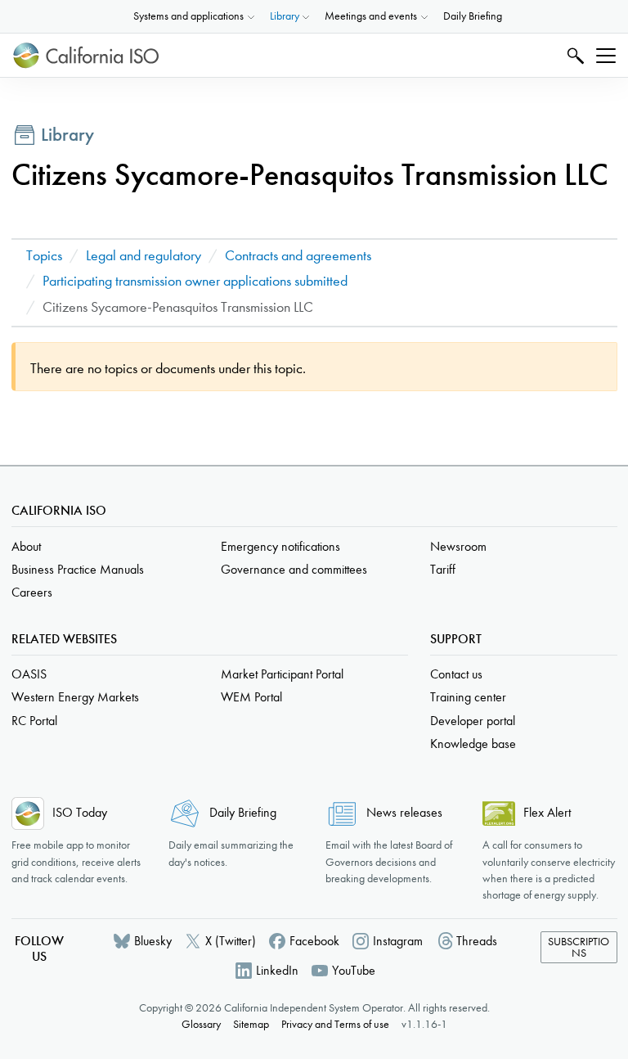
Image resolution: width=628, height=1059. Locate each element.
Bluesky (153, 941)
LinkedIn (277, 970)
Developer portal (472, 720)
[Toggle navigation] (606, 55)
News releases (404, 812)
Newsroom (458, 546)
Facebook (314, 941)
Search (573, 55)
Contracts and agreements (298, 255)
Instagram (398, 941)
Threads (476, 941)
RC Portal (34, 720)
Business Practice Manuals (77, 569)
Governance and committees (294, 569)
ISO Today (79, 812)
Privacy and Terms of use (335, 1024)
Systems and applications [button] (188, 16)
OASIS (29, 674)
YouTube (353, 970)
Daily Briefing (472, 16)
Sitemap (251, 1024)
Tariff (442, 569)
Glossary (201, 1024)
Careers (31, 592)
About (26, 546)
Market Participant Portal (282, 674)
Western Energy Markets (75, 697)
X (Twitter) (230, 941)
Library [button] (284, 16)
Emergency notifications (280, 546)
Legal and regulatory (143, 255)
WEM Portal (251, 697)
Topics (44, 255)
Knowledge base (473, 743)
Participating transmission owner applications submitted (195, 281)
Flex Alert (547, 812)
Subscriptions (578, 947)
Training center (468, 697)
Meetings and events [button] (371, 16)
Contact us (456, 674)
